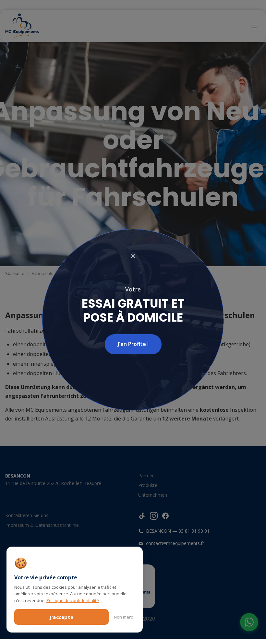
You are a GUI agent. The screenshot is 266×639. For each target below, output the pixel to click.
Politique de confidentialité (72, 600)
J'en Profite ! (133, 344)
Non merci (124, 617)
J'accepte (62, 617)
